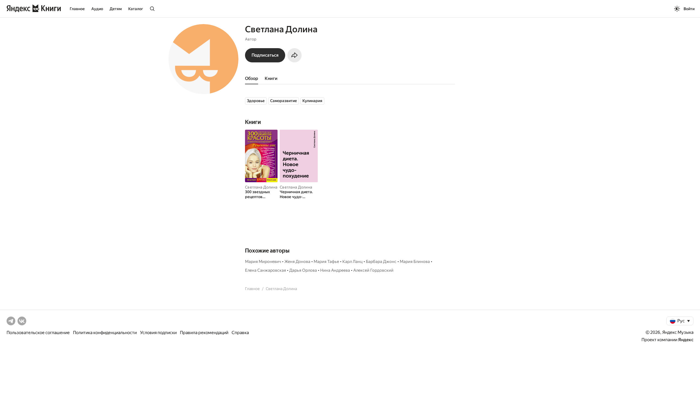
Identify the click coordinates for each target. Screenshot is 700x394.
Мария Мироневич (263, 261)
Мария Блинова (415, 261)
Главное (77, 9)
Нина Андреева (335, 270)
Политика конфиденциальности (105, 332)
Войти (689, 9)
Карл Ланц (352, 261)
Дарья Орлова (303, 270)
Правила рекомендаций (204, 332)
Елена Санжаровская (265, 270)
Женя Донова (297, 261)
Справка (240, 332)
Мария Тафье (326, 261)
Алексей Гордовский (373, 270)
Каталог (135, 9)
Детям (116, 9)
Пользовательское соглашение (38, 332)
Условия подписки (158, 332)
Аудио (97, 9)
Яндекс (685, 339)
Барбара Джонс (381, 261)
